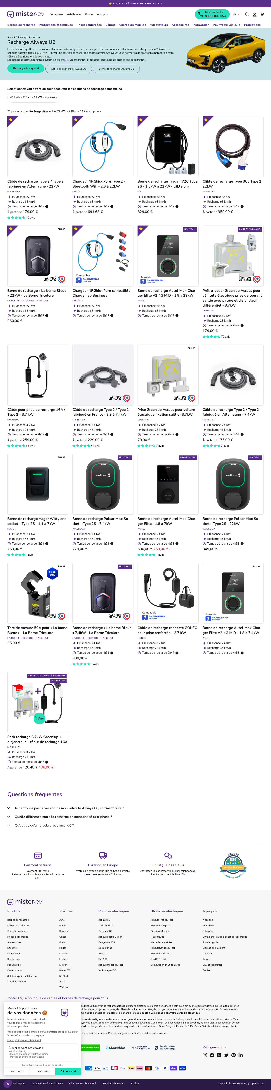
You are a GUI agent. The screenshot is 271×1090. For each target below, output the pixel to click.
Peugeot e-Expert (160, 925)
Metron (63, 964)
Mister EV (64, 970)
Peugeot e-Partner (161, 953)
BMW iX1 (103, 953)
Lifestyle (12, 947)
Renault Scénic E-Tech (110, 936)
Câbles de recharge (18, 925)
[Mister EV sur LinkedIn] (241, 1055)
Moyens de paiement (214, 947)
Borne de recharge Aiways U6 (116, 69)
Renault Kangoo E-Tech (163, 947)
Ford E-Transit (158, 959)
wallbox (185, 1009)
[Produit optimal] (10, 119)
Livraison (208, 953)
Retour (206, 959)
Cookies (135, 1083)
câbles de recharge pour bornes (97, 1009)
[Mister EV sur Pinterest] (233, 1055)
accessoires (202, 1009)
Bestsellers (13, 959)
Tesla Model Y (106, 925)
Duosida (63, 931)
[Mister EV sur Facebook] (212, 1055)
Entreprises (209, 931)
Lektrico (63, 959)
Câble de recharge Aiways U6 (68, 69)
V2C (61, 981)
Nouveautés (13, 953)
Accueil (11, 37)
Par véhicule (14, 964)
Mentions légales (16, 1083)
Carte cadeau (14, 970)
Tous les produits (16, 981)
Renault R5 (104, 919)
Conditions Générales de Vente (47, 1083)
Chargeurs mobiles (17, 931)
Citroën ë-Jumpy (160, 931)
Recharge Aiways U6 (26, 68)
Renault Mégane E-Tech (111, 964)
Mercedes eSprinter (161, 942)
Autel (62, 919)
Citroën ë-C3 (105, 931)
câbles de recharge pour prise (136, 1009)
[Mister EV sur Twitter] (226, 1055)
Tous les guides (211, 942)
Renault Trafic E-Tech (162, 919)
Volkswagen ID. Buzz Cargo (165, 964)
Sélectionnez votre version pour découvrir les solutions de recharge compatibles (64, 89)
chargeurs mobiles (167, 1009)
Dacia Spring (105, 947)
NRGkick (64, 975)
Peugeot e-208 (106, 942)
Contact (207, 970)
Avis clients (209, 925)
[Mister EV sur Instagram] (205, 1055)
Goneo (63, 936)
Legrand (63, 953)
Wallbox (63, 987)
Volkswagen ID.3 (107, 970)
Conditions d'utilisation (113, 1083)
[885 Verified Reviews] (233, 880)
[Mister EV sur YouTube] (219, 1055)
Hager (62, 947)
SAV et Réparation (213, 964)
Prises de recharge (17, 936)
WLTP (65, 60)
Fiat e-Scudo (157, 936)
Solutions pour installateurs (22, 975)
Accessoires (14, 942)
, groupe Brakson (255, 1083)
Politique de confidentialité (82, 1083)
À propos (208, 919)
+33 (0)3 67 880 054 (168, 865)
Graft (62, 942)
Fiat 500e (103, 959)
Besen (62, 925)
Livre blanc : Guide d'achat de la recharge (225, 936)
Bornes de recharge (18, 919)
